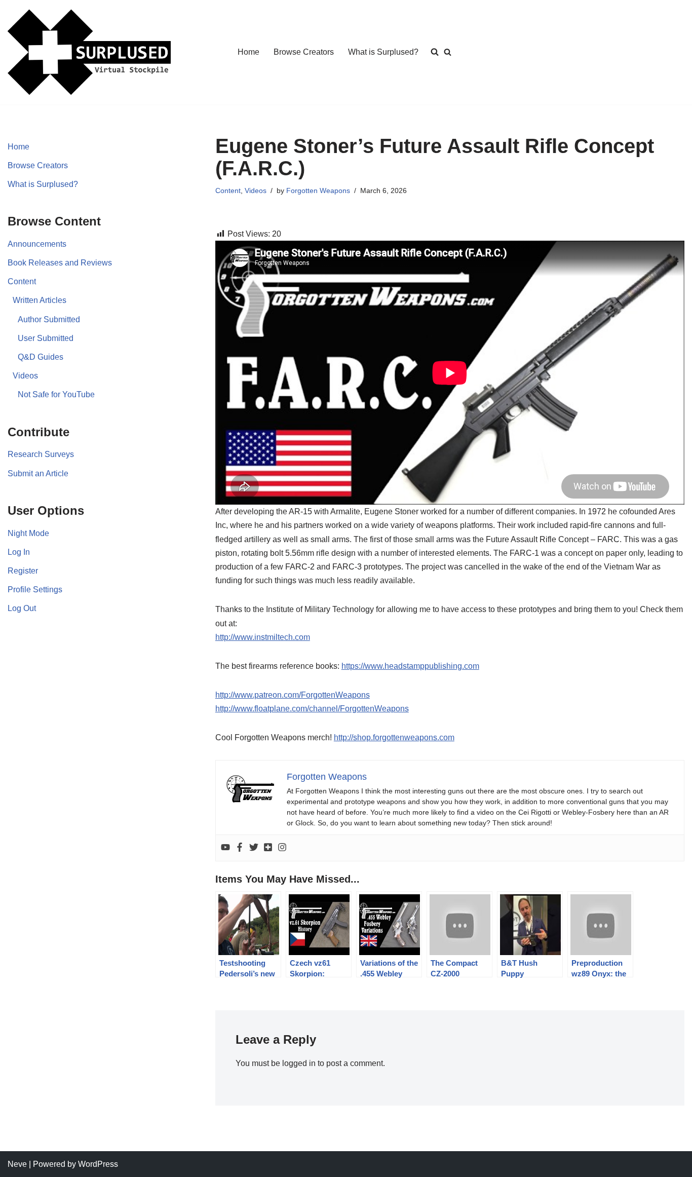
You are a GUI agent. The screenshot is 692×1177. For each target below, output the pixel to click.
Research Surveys (41, 454)
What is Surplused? (383, 52)
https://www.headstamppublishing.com (410, 666)
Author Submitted (49, 319)
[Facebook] (239, 848)
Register (23, 570)
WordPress (98, 1164)
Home (248, 52)
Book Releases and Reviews (60, 262)
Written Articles (39, 300)
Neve (17, 1164)
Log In (19, 552)
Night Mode (28, 533)
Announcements (37, 244)
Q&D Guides (40, 357)
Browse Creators (304, 52)
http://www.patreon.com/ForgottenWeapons (292, 695)
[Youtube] (225, 848)
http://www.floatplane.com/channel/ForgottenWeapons (312, 708)
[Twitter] (253, 848)
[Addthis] (268, 848)
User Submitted (45, 338)
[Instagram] (282, 848)
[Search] (447, 52)
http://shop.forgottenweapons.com (394, 737)
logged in (299, 1063)
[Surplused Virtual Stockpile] (89, 52)
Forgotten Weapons (318, 190)
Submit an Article (38, 473)
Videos (25, 375)
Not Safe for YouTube (56, 394)
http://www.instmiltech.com (262, 637)
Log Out (22, 608)
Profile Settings (35, 589)
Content (22, 281)
